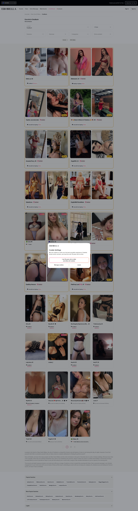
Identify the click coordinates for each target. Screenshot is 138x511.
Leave (79, 265)
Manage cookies (59, 265)
